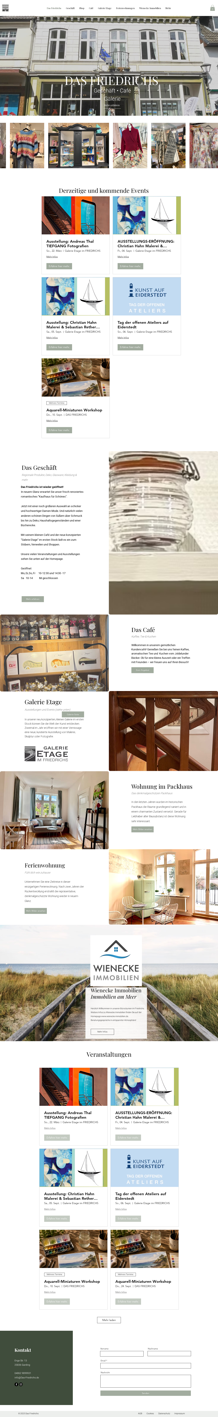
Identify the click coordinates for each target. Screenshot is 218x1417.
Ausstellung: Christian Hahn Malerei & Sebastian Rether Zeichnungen (71, 324)
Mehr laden (109, 1320)
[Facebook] (16, 1384)
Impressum (179, 1413)
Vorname (104, 1349)
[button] (212, 8)
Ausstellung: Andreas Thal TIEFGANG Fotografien (70, 243)
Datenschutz (164, 1413)
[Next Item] (213, 145)
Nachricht (105, 1372)
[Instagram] (21, 1384)
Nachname (153, 1349)
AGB (140, 1413)
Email (103, 1361)
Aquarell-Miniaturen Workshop (74, 410)
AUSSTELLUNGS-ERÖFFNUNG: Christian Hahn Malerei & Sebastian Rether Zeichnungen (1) (146, 243)
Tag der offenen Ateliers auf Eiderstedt (143, 324)
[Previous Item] (5, 145)
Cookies (150, 1413)
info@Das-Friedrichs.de (27, 1377)
